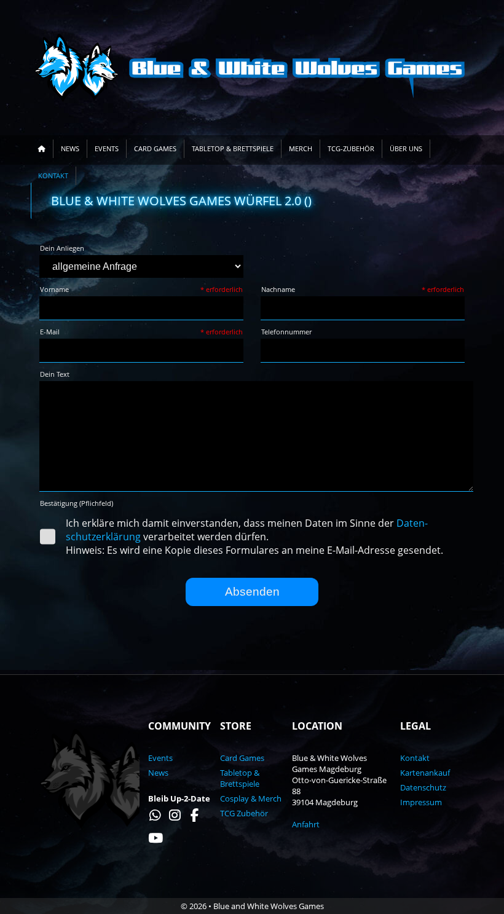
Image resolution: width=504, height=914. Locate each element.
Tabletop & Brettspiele (233, 148)
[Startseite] (42, 149)
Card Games (155, 148)
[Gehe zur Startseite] (252, 67)
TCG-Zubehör (351, 148)
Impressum (421, 802)
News (70, 148)
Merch (300, 148)
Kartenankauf (425, 772)
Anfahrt (306, 824)
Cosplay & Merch (251, 798)
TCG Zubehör (244, 813)
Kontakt (53, 175)
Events (107, 148)
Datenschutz (423, 787)
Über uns (406, 148)
